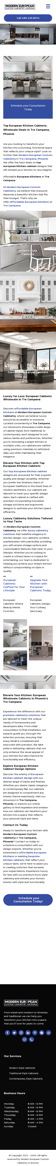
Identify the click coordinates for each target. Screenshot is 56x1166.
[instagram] (21, 1032)
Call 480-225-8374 (28, 17)
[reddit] (48, 1032)
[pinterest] (34, 1032)
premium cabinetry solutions (21, 715)
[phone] (31, 1039)
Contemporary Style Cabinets (26, 1078)
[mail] (24, 1039)
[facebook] (7, 1032)
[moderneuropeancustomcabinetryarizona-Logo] (20, 5)
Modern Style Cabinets (22, 1068)
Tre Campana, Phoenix (33, 158)
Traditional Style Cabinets (23, 1073)
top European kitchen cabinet (28, 471)
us (27, 841)
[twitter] (14, 1032)
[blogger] (41, 1032)
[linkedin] (28, 1032)
